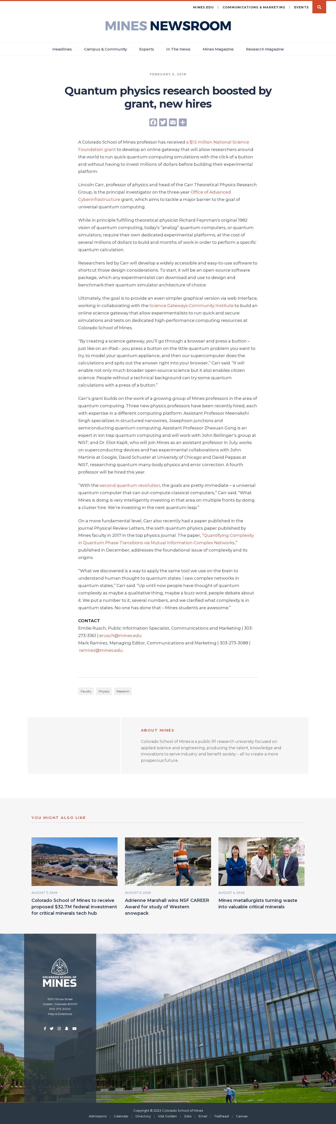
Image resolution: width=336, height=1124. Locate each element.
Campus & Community (105, 49)
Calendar (121, 1116)
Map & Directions (60, 1014)
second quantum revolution (130, 485)
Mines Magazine (218, 49)
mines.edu (203, 7)
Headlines (62, 49)
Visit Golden (167, 1116)
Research (123, 691)
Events (301, 7)
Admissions (98, 1116)
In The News (178, 49)
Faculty (86, 691)
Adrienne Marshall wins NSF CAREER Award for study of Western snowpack (167, 907)
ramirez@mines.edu (101, 650)
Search (319, 7)
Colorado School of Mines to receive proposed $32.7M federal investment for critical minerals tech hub (74, 907)
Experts (146, 49)
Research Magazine (265, 49)
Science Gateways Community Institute (192, 305)
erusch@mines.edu (120, 635)
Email (203, 1116)
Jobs (187, 1116)
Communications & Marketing (254, 7)
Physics (104, 691)
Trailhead (221, 1116)
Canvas (241, 1116)
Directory (143, 1116)
